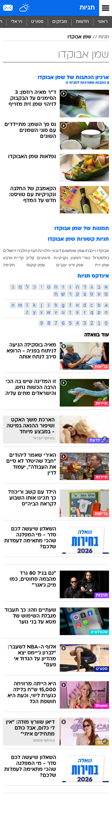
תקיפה (9, 264)
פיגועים (43, 257)
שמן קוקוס (36, 264)
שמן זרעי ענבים (69, 264)
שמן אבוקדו (79, 37)
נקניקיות (60, 257)
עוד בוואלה (96, 335)
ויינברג (90, 250)
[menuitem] (82, 22)
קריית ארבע (13, 257)
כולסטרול (101, 257)
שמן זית (102, 264)
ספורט (37, 22)
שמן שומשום (73, 250)
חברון (32, 250)
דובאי (56, 250)
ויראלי (16, 22)
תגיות (87, 8)
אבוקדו (103, 250)
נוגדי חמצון (80, 257)
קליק (30, 257)
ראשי (103, 22)
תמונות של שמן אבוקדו (81, 228)
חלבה (22, 250)
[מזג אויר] (24, 8)
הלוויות (44, 250)
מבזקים (59, 22)
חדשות (82, 22)
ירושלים (10, 250)
